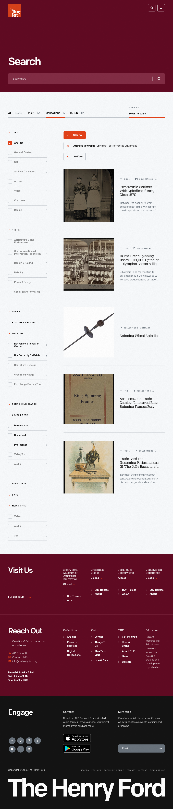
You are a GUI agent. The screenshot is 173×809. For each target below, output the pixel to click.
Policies (96, 770)
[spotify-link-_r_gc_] (29, 749)
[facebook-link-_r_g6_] (12, 740)
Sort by (134, 108)
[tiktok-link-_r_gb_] (20, 749)
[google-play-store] (77, 748)
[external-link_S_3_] (27, 661)
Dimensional (30, 425)
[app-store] (77, 738)
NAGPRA (85, 770)
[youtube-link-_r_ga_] (12, 749)
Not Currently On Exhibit (30, 355)
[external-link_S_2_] (27, 657)
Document (30, 435)
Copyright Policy (114, 770)
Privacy (131, 770)
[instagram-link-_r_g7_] (20, 740)
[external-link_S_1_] (27, 653)
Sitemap (142, 770)
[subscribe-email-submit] (161, 748)
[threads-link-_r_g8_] (29, 740)
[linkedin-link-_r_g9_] (37, 740)
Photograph (30, 445)
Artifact (30, 143)
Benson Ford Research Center (30, 345)
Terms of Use (157, 770)
